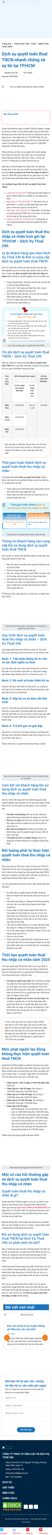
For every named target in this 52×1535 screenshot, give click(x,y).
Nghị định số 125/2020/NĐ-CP (20, 201)
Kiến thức (8, 1492)
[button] (43, 19)
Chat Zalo (17, 1533)
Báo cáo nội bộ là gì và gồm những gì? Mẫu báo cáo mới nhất (26, 1327)
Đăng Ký (29, 1533)
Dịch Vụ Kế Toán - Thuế (25, 44)
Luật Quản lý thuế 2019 (16, 193)
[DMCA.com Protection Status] (12, 1507)
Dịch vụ (7, 1482)
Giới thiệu (8, 1487)
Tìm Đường (43, 1533)
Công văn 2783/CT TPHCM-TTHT (21, 219)
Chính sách (9, 1498)
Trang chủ (6, 44)
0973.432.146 (18, 1469)
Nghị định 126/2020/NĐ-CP (18, 210)
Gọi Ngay (3, 1533)
